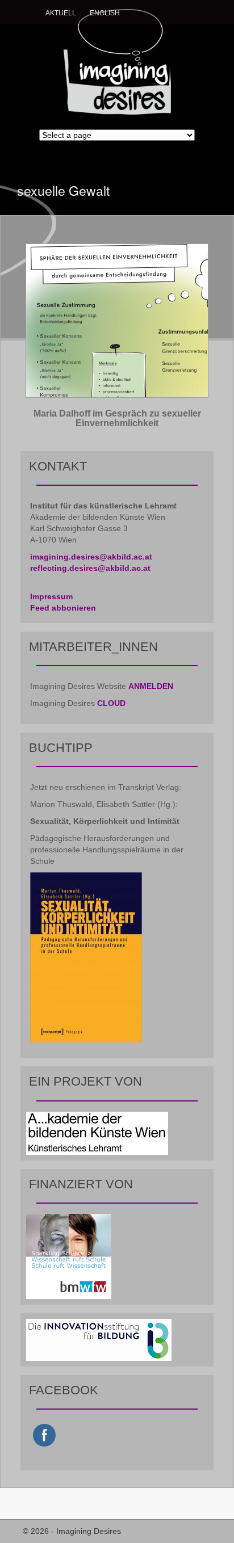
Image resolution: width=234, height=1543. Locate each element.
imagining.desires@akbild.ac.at (91, 556)
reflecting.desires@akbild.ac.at (90, 568)
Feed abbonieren (63, 607)
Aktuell (60, 13)
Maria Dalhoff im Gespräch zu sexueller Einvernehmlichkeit (117, 418)
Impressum (51, 596)
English (105, 13)
